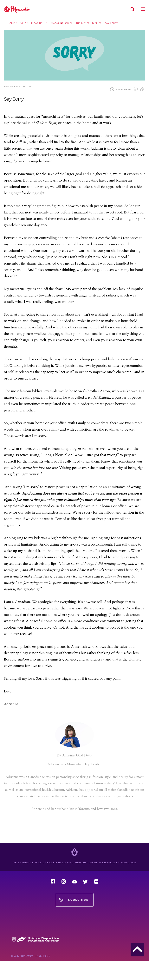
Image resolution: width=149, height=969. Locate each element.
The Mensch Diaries (88, 23)
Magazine (36, 23)
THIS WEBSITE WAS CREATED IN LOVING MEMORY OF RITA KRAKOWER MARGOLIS (74, 862)
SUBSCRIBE (78, 899)
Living (22, 23)
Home (11, 23)
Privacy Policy (42, 955)
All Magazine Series (59, 23)
